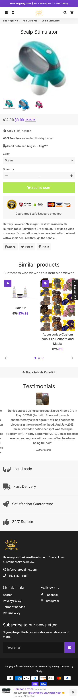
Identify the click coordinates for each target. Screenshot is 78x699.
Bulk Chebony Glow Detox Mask (45, 692)
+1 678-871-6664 (17, 572)
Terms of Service (14, 603)
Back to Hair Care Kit (40, 372)
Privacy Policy (12, 597)
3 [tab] (43, 358)
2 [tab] (39, 358)
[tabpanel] (20, 297)
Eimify (39, 667)
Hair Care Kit (30, 20)
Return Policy (11, 609)
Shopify (55, 663)
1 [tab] (35, 358)
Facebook (52, 591)
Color (6, 153)
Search (7, 591)
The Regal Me (10, 20)
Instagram (52, 597)
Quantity (8, 169)
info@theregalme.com (22, 566)
